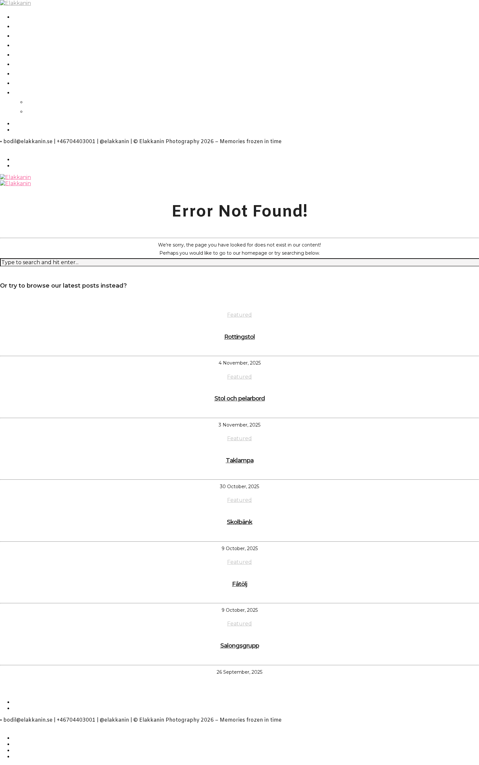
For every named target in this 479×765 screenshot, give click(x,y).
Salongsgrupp (239, 645)
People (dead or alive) (54, 35)
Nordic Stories (40, 25)
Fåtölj (239, 584)
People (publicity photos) (61, 44)
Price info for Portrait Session (69, 73)
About (38, 101)
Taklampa (240, 460)
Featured (239, 315)
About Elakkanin (45, 92)
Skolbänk (239, 522)
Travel (24, 63)
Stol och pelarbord (239, 398)
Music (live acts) (43, 54)
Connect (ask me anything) (78, 110)
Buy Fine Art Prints (49, 82)
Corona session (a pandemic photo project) (96, 16)
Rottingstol (239, 336)
